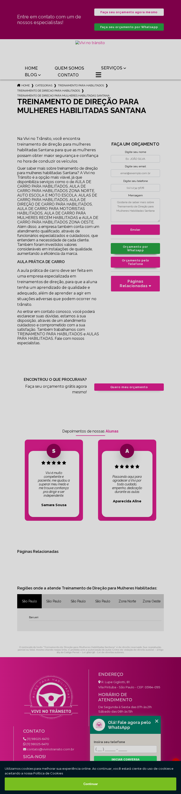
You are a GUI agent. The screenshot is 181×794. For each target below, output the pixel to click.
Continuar (90, 784)
